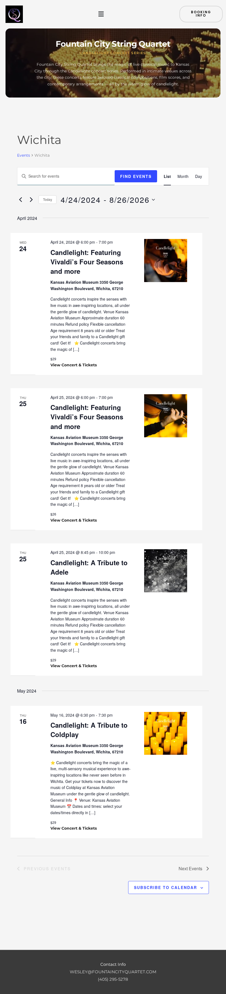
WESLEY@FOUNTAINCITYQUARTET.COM (113, 971)
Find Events (136, 176)
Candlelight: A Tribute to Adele (89, 567)
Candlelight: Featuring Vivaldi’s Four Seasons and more (86, 262)
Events (23, 155)
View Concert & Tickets (73, 365)
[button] (101, 14)
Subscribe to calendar (165, 887)
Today (47, 199)
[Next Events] (31, 199)
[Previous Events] (20, 199)
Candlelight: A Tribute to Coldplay (89, 729)
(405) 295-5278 (113, 979)
